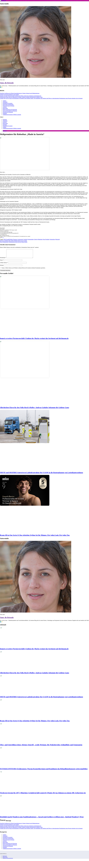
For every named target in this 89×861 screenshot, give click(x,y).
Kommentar (3, 257)
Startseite (5, 119)
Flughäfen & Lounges (7, 103)
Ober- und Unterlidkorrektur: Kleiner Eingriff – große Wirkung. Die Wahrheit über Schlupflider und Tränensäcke (41, 745)
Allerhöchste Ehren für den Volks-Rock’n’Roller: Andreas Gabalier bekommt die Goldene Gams (21, 97)
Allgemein (5, 102)
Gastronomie (20, 239)
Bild (5, 239)
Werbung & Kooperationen (8, 858)
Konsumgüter (31, 239)
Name (1, 260)
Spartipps (5, 113)
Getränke (25, 239)
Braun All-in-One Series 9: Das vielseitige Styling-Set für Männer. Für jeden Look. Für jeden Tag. (35, 535)
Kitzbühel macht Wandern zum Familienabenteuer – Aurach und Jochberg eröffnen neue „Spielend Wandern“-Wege (42, 817)
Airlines (4, 100)
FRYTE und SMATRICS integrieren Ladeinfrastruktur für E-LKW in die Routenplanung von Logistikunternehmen (41, 472)
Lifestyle (5, 107)
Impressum (5, 855)
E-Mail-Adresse (4, 262)
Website (1, 265)
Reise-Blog (5, 108)
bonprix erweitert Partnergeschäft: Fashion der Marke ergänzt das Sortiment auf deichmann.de (20, 95)
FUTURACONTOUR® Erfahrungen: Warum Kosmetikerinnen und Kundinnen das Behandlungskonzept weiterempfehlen (43, 769)
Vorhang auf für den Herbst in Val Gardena (9, 94)
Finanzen (15, 239)
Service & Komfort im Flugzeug (10, 110)
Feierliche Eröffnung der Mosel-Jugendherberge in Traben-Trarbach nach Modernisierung (19, 93)
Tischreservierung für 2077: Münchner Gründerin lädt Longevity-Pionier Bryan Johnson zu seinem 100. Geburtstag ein (43, 793)
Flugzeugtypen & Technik (8, 105)
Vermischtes (52, 239)
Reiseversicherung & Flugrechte (10, 109)
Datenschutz (5, 857)
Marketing (40, 239)
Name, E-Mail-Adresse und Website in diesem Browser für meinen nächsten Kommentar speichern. (23, 267)
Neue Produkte (46, 239)
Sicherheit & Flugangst (8, 112)
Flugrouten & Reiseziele (8, 104)
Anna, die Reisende (7, 83)
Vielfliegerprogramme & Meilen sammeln (12, 114)
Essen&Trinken (9, 239)
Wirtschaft (57, 239)
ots (3, 237)
